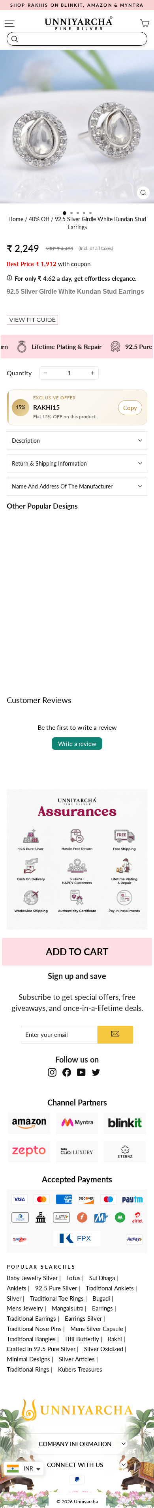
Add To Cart (77, 951)
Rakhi (115, 1338)
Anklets (16, 1288)
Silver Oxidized (103, 1348)
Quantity (19, 373)
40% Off (40, 219)
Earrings (102, 1308)
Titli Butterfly (81, 1338)
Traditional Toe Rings (57, 1298)
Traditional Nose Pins (34, 1328)
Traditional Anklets (110, 1288)
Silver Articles (77, 1359)
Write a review (77, 743)
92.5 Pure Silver (56, 1288)
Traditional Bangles (31, 1338)
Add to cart (39, 646)
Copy (130, 407)
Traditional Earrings (31, 1318)
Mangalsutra (67, 1308)
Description (26, 440)
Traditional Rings (28, 1369)
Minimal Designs (28, 1359)
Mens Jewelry (25, 1308)
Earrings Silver (83, 1318)
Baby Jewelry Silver (32, 1277)
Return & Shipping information (49, 463)
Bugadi (101, 1298)
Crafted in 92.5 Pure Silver (41, 1348)
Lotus (73, 1277)
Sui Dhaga (102, 1277)
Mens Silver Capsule (96, 1328)
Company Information (75, 1443)
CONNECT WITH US (75, 1464)
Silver (14, 1298)
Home (16, 219)
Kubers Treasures (80, 1369)
